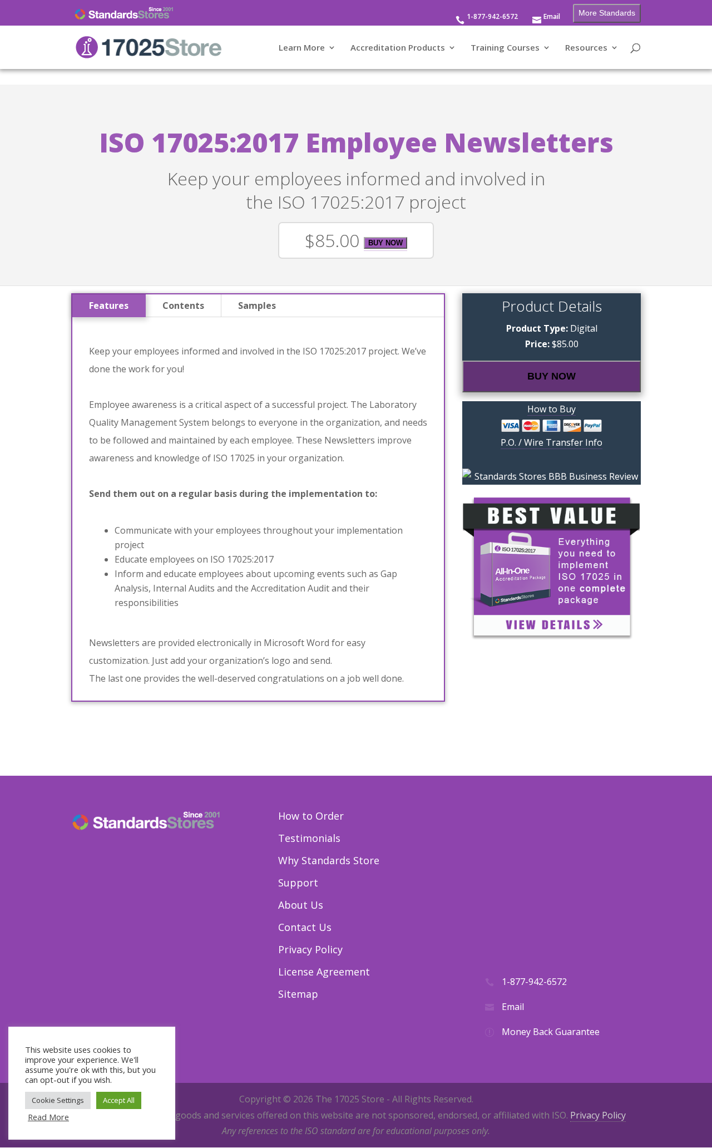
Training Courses (505, 48)
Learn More (302, 48)
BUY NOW (385, 243)
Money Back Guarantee (551, 1032)
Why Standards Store (328, 860)
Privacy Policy (310, 949)
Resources (586, 48)
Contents (183, 305)
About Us (300, 904)
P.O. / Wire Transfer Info (551, 442)
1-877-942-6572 (492, 17)
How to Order (311, 815)
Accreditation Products (397, 48)
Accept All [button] (119, 1100)
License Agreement (324, 971)
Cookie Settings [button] (58, 1100)
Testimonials (309, 838)
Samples (257, 305)
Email (551, 17)
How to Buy (551, 409)
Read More (48, 1117)
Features (108, 305)
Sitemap (298, 994)
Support (298, 882)
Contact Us (305, 927)
